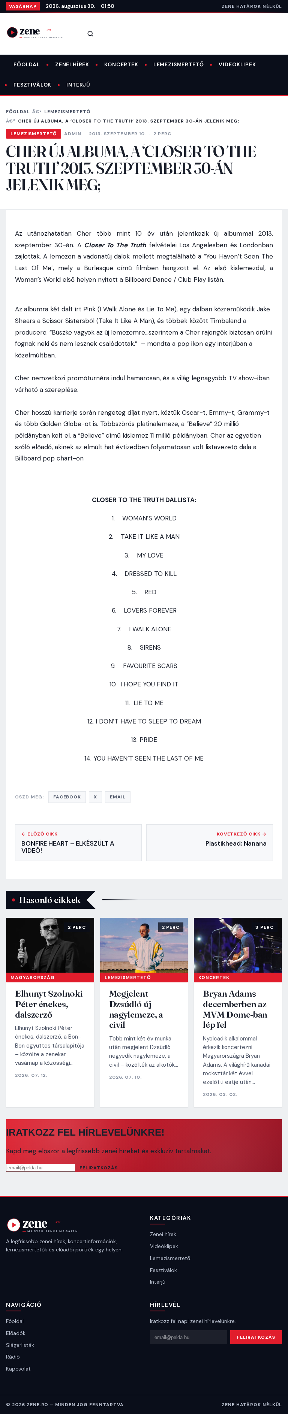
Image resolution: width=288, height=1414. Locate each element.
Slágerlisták (20, 1345)
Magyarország (32, 978)
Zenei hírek (72, 64)
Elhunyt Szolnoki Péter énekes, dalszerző (48, 1003)
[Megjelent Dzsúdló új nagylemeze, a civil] (144, 945)
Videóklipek (164, 1246)
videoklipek (237, 64)
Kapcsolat (18, 1368)
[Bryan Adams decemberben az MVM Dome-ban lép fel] (238, 945)
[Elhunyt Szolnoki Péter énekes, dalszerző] (50, 945)
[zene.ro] (40, 32)
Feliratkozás (99, 1168)
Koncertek (121, 64)
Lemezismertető (178, 64)
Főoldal (27, 64)
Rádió (13, 1356)
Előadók (16, 1333)
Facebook (67, 797)
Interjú (78, 84)
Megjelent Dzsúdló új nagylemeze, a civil (136, 1009)
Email (118, 797)
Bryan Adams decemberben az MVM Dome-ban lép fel (235, 1009)
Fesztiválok (32, 84)
